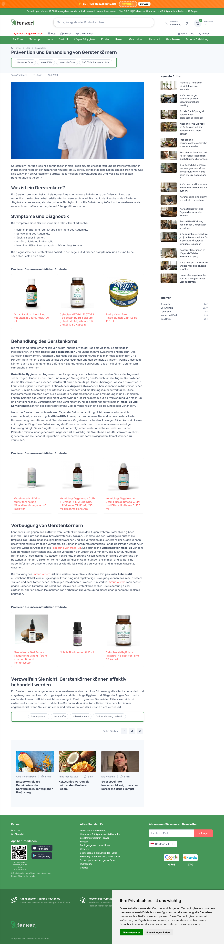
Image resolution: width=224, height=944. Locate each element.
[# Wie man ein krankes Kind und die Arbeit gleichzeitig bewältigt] (169, 266)
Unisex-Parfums (67, 62)
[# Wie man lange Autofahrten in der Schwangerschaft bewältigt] (169, 100)
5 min (39, 75)
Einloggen (203, 833)
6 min (48, 776)
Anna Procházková (26, 776)
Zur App (144, 4)
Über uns (15, 830)
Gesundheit (40, 48)
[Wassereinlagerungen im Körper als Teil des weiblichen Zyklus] (169, 253)
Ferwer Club (187, 33)
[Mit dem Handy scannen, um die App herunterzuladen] (20, 852)
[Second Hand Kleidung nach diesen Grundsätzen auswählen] (169, 225)
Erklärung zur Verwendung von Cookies (100, 856)
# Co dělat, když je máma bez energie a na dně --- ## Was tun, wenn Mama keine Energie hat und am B (193, 172)
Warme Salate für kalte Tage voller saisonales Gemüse (191, 212)
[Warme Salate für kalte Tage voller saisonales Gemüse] (169, 212)
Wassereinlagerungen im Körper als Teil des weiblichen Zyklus (192, 253)
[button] (41, 848)
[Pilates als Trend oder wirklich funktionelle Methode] (169, 86)
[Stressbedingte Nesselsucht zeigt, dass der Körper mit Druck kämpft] (120, 761)
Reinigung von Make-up (66, 547)
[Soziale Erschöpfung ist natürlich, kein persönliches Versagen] (169, 115)
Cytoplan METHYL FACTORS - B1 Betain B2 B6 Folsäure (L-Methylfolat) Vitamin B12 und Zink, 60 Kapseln (77, 319)
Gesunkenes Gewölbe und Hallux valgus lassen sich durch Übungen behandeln (193, 155)
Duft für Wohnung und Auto (95, 62)
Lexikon (67, 33)
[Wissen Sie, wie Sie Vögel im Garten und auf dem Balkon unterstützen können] (169, 128)
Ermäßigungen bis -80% (29, 33)
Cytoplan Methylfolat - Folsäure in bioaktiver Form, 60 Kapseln (123, 656)
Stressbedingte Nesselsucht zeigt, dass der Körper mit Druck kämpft (119, 785)
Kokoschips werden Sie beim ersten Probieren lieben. (74, 785)
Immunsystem (116, 582)
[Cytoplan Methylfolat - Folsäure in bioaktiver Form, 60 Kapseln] (123, 629)
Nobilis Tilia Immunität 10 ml (77, 652)
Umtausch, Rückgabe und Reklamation (100, 834)
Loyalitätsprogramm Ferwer (94, 838)
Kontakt (206, 33)
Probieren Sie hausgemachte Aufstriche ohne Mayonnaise (193, 143)
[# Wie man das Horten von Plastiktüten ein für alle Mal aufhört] (169, 188)
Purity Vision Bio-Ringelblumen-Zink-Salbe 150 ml (121, 318)
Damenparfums (25, 62)
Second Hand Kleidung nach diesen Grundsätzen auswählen (193, 224)
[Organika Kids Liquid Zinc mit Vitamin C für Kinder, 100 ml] (31, 291)
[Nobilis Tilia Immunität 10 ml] (77, 629)
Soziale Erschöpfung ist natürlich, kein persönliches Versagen (192, 114)
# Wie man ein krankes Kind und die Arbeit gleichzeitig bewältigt (194, 266)
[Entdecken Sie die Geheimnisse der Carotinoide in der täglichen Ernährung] (35, 761)
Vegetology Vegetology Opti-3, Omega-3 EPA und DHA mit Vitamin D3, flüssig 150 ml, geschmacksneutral (77, 503)
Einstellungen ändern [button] (158, 932)
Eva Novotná (108, 776)
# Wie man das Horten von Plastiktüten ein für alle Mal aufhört (193, 187)
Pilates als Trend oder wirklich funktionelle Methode (191, 86)
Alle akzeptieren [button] (131, 932)
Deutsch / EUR (164, 844)
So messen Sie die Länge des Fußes (98, 853)
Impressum (86, 864)
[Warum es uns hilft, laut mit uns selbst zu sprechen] (169, 199)
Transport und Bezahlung (93, 830)
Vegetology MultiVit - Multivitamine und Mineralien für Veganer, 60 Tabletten (30, 503)
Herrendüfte (46, 62)
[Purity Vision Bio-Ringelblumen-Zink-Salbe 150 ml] (123, 291)
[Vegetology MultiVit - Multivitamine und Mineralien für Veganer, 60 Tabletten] (31, 475)
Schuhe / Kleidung (197, 39)
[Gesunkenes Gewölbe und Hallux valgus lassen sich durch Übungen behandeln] (169, 156)
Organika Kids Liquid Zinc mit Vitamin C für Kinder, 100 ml (31, 318)
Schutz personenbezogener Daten (98, 860)
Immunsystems (42, 574)
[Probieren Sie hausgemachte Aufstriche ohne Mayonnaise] (169, 143)
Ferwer (17, 48)
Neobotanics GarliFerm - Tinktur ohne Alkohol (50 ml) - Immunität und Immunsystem (31, 657)
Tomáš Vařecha (19, 75)
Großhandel (86, 33)
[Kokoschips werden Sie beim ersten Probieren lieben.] (77, 761)
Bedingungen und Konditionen (95, 845)
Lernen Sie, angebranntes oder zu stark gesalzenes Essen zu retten (193, 278)
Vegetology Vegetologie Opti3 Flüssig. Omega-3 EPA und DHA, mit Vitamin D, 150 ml (123, 503)
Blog (53, 33)
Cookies (84, 867)
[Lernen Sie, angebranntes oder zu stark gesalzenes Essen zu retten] (169, 278)
